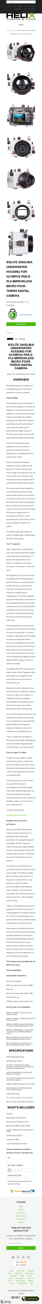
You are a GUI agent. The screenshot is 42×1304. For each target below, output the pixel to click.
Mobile (22, 1276)
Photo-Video (21, 1271)
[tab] (8, 1157)
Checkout (33, 6)
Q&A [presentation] (9, 1158)
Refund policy (21, 1219)
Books (11, 1278)
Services (11, 1283)
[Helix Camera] (21, 17)
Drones (30, 1276)
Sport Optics (29, 1273)
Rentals (30, 1281)
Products (11, 30)
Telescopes (13, 1276)
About (9, 6)
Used (31, 1283)
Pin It (16, 339)
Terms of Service (21, 1216)
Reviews (21, 1222)
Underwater (18, 1273)
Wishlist (19, 6)
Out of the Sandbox (21, 1291)
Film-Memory (20, 1278)
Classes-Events (20, 1281)
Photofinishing (22, 1283)
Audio (11, 1271)
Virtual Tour (21, 1213)
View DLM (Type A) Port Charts (16, 815)
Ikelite (11, 333)
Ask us (27, 302)
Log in (14, 6)
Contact (21, 1209)
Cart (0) (27, 6)
